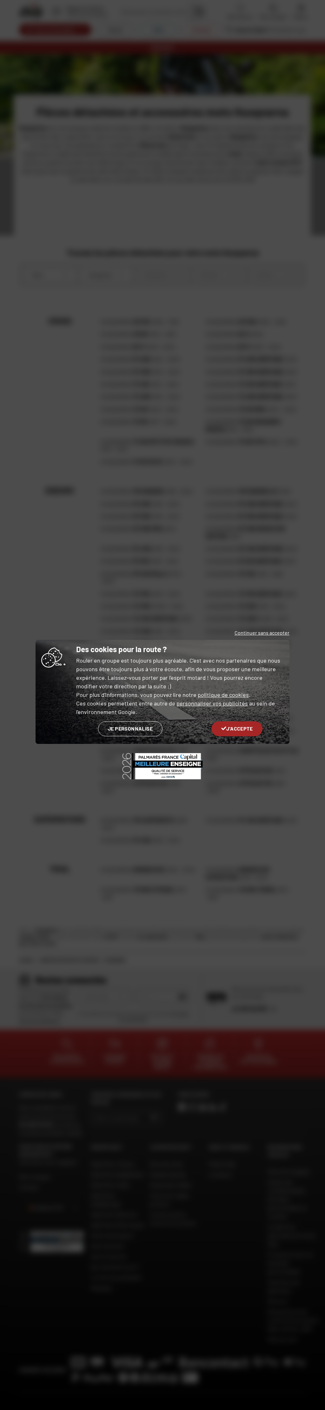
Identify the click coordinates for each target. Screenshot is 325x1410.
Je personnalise (130, 728)
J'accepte (239, 728)
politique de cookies (223, 694)
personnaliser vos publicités (212, 703)
